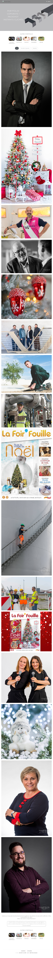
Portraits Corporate (25, 48)
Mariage (26, 42)
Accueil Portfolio (12, 43)
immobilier (33, 42)
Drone (41, 42)
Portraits (19, 42)
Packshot (35, 48)
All (16, 48)
